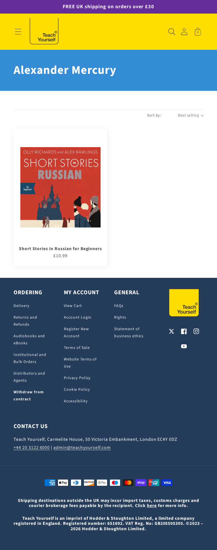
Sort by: (154, 115)
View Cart (73, 306)
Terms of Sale (77, 348)
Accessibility (76, 401)
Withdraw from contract (29, 395)
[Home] (44, 31)
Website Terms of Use (80, 362)
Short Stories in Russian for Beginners (60, 248)
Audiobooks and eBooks (29, 339)
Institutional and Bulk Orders (30, 358)
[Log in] (184, 31)
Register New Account (76, 332)
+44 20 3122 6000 (32, 447)
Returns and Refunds (25, 321)
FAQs (118, 306)
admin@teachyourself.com (82, 447)
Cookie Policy (77, 389)
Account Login (77, 317)
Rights (120, 317)
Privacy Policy (77, 378)
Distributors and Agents (29, 377)
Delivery (22, 306)
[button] (18, 31)
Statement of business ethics (129, 332)
